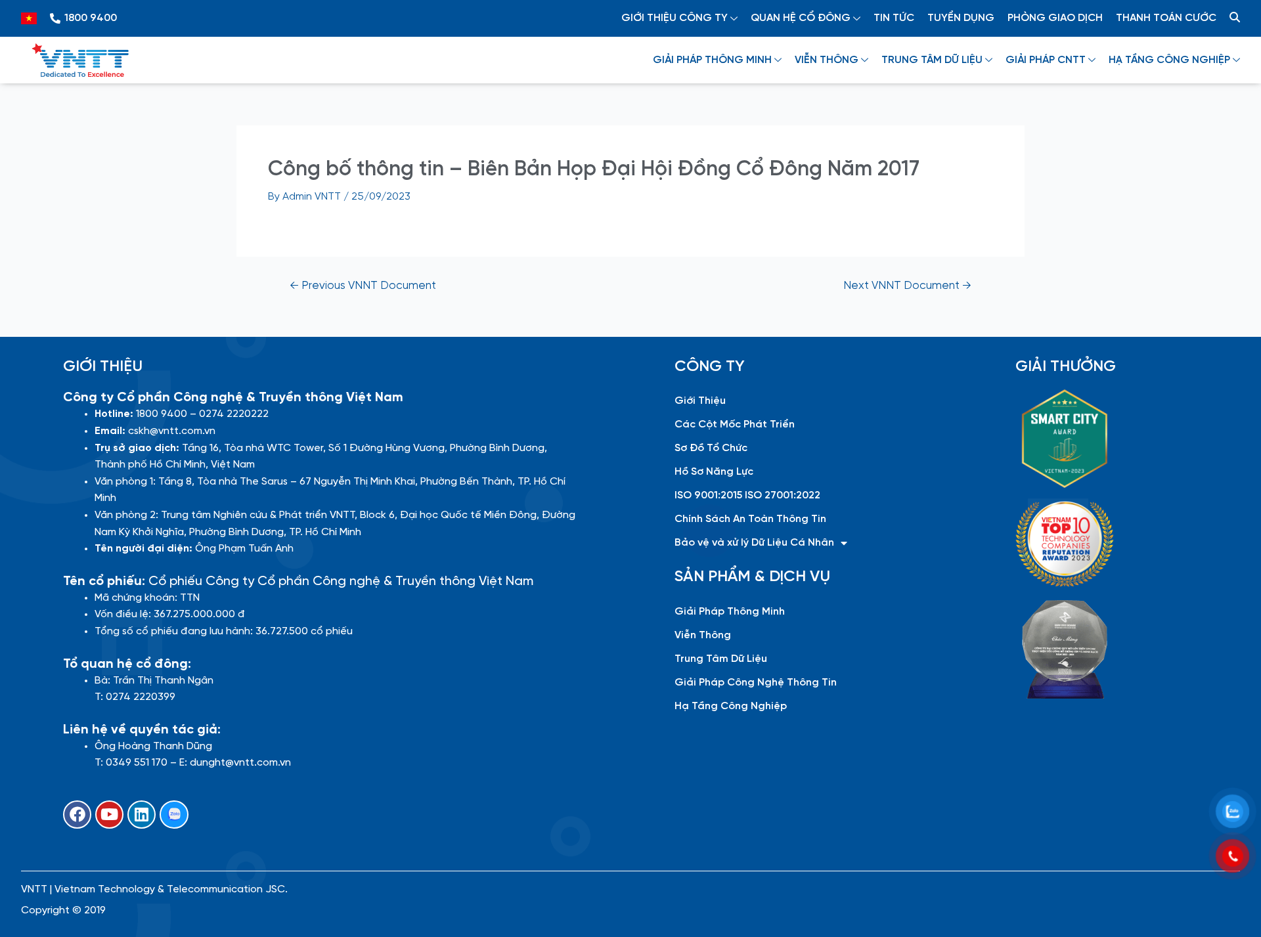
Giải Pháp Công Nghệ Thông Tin (756, 682)
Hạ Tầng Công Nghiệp (731, 706)
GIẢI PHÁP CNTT (1046, 60)
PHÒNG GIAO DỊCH (1055, 18)
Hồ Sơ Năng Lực (714, 471)
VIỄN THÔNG (826, 60)
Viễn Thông (703, 635)
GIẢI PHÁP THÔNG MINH (712, 60)
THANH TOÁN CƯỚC (1166, 18)
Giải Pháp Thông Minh (730, 611)
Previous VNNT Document (363, 286)
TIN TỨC (894, 18)
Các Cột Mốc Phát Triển (735, 424)
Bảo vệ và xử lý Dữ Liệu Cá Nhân (754, 542)
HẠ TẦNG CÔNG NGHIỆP (1169, 60)
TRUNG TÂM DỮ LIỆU (932, 60)
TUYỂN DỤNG (960, 18)
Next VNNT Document (907, 286)
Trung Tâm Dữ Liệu (721, 659)
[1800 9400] (55, 18)
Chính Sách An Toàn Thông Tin (750, 519)
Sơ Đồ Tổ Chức (711, 448)
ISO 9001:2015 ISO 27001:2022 (747, 495)
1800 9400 (90, 18)
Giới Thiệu (700, 400)
